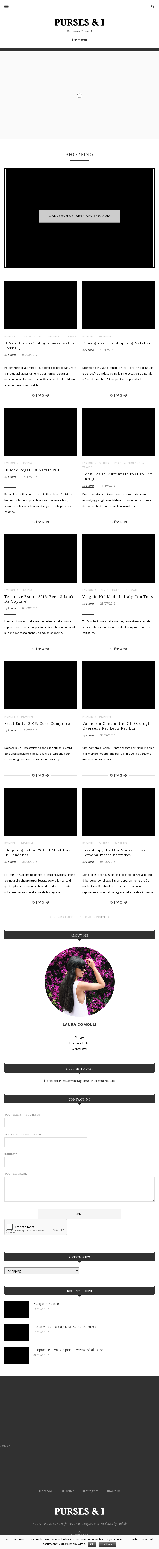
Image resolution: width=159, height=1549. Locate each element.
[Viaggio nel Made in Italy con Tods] (118, 558)
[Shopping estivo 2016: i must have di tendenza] (40, 812)
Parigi (118, 463)
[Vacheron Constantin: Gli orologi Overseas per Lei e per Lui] (118, 685)
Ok (91, 1544)
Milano (37, 336)
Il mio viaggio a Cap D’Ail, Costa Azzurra (64, 1327)
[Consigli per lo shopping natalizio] (118, 305)
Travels (71, 336)
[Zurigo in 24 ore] (16, 1309)
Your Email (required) (22, 1134)
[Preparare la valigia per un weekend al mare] (16, 1355)
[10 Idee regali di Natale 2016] (40, 432)
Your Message (15, 1173)
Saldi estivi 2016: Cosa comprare (37, 723)
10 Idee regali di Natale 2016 (33, 470)
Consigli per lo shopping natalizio (117, 343)
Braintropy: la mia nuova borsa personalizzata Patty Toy (114, 852)
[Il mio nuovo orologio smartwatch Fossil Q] (40, 305)
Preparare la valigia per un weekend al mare (68, 1350)
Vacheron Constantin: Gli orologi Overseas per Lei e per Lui (115, 726)
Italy (24, 336)
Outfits (104, 463)
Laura (12, 355)
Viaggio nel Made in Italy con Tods (117, 596)
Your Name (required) (22, 1114)
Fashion (9, 336)
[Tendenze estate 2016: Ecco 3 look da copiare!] (40, 558)
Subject (10, 1154)
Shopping (54, 336)
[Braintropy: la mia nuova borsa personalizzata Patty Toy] (118, 812)
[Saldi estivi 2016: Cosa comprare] (40, 685)
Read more (107, 1544)
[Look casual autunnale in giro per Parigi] (118, 432)
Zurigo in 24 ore (46, 1304)
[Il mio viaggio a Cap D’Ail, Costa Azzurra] (16, 1332)
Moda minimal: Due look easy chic (79, 216)
